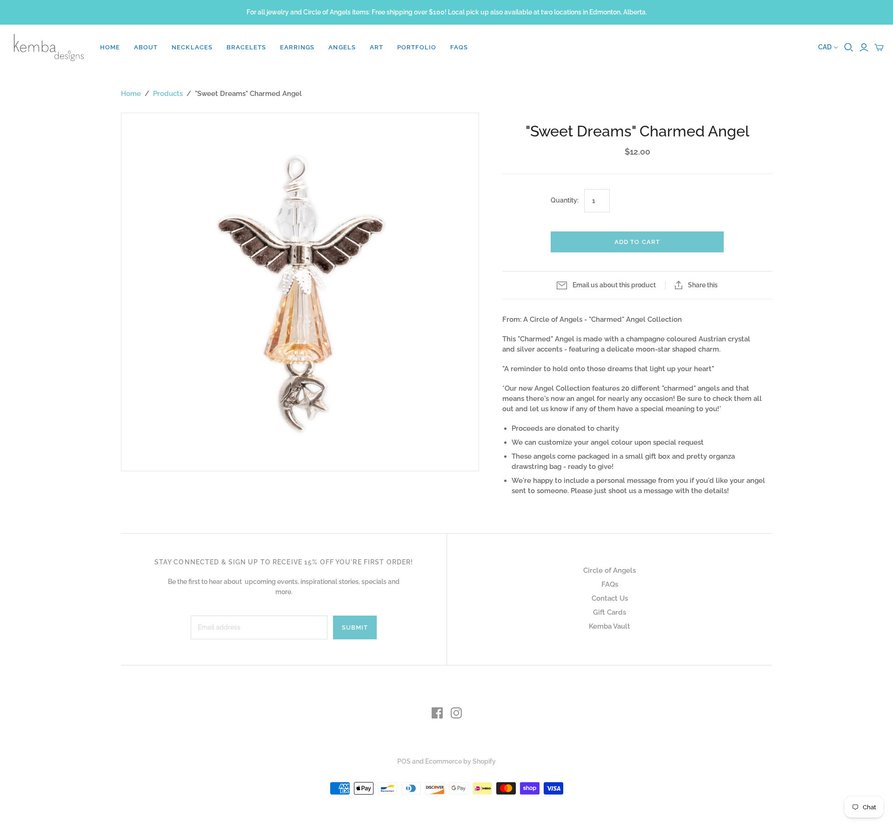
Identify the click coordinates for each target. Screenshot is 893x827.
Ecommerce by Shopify (460, 761)
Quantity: (565, 200)
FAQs (459, 47)
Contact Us (610, 598)
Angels (341, 47)
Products (168, 93)
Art (376, 47)
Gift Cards (609, 612)
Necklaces (192, 47)
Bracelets (246, 47)
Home (110, 47)
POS (404, 761)
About (146, 47)
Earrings (297, 47)
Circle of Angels (609, 570)
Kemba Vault (609, 626)
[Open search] (848, 47)
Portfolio (416, 47)
